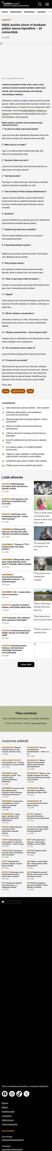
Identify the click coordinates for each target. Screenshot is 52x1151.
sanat (5, 391)
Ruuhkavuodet (16, 12)
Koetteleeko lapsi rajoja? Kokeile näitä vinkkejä (26, 461)
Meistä (4, 1107)
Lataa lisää (26, 664)
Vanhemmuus (29, 12)
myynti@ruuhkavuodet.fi (12, 1149)
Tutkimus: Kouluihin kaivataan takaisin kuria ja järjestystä (26, 434)
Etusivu (5, 12)
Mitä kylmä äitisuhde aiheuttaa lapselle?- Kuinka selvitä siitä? (27, 420)
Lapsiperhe (41, 12)
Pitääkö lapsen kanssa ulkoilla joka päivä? (24, 465)
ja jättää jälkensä (29, 110)
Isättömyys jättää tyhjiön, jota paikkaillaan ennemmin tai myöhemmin (23, 413)
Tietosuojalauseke (10, 1124)
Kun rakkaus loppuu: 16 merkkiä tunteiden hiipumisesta (24, 448)
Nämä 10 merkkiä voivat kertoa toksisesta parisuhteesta (24, 427)
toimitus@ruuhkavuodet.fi (13, 1140)
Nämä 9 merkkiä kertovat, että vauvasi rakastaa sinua (26, 441)
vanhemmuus (18, 391)
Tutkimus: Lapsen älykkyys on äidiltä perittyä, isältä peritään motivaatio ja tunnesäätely (25, 455)
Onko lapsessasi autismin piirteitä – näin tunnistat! (27, 408)
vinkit (30, 391)
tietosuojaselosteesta (39, 723)
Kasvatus (6, 20)
